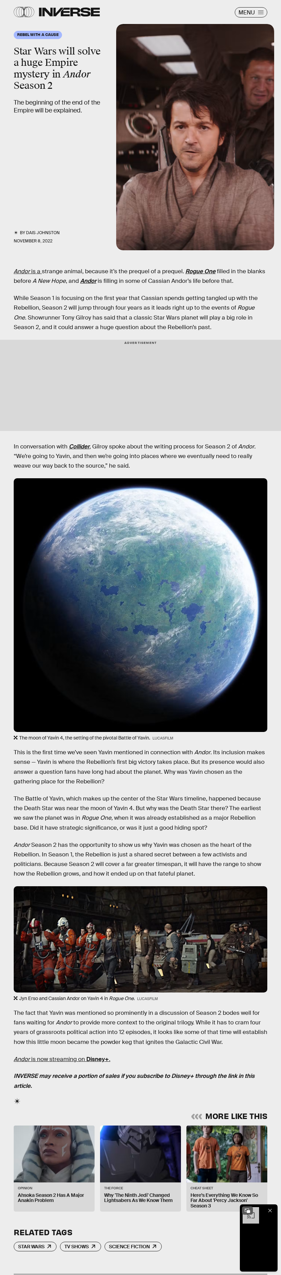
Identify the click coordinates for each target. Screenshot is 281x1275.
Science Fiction (129, 1246)
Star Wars (31, 1246)
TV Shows (76, 1246)
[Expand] (247, 1210)
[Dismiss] (270, 1210)
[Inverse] (69, 12)
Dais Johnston (43, 233)
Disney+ (97, 1059)
